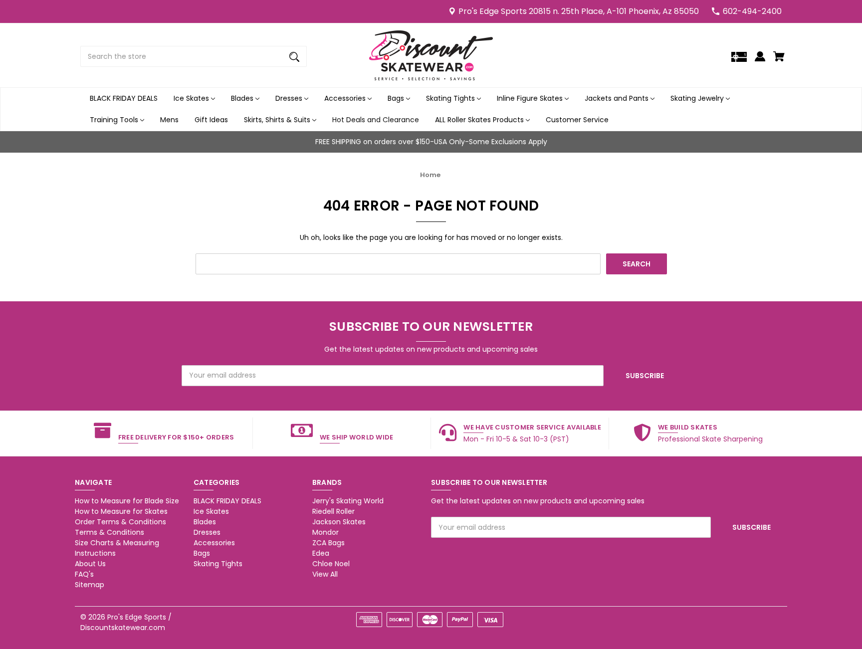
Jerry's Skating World (348, 501)
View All (325, 574)
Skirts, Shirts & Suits (278, 120)
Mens (169, 120)
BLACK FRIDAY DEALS (124, 98)
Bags (397, 98)
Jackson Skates (339, 522)
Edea (320, 553)
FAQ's (84, 574)
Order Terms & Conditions (120, 522)
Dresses (289, 98)
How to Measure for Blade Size (127, 501)
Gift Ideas (211, 120)
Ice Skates (192, 98)
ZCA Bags (328, 543)
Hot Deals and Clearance (375, 120)
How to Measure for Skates (121, 511)
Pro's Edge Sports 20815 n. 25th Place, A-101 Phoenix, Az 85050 (578, 11)
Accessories (346, 98)
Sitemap (89, 585)
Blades (243, 98)
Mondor (325, 532)
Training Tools (115, 120)
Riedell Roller (333, 511)
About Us (90, 564)
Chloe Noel (331, 564)
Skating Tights (451, 98)
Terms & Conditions (109, 532)
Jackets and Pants (617, 98)
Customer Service (577, 120)
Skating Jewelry (698, 98)
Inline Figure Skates (531, 98)
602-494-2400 (752, 11)
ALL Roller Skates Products (480, 120)
